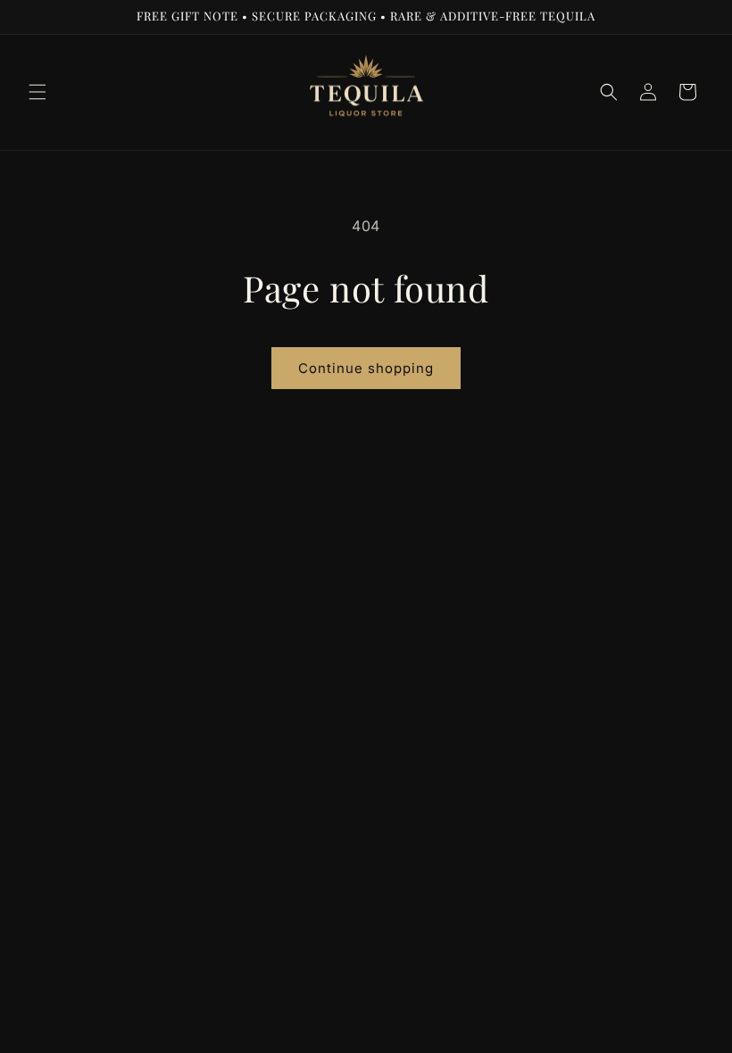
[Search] (608, 92)
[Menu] (37, 92)
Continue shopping (366, 368)
